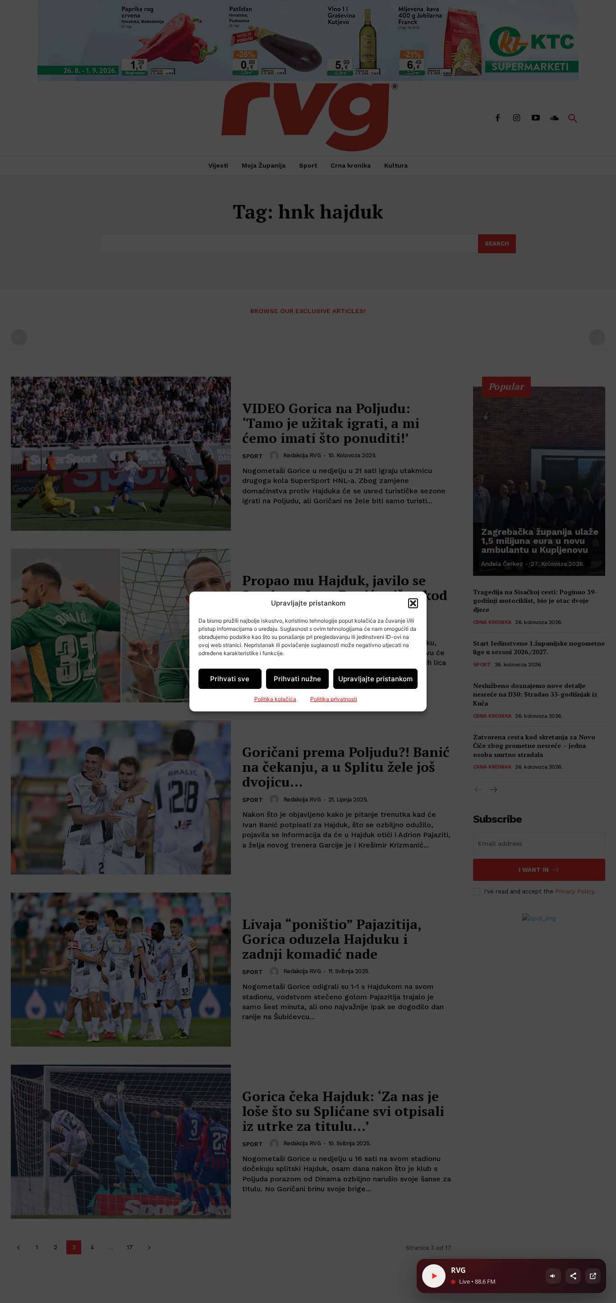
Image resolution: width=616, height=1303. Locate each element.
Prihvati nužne (297, 678)
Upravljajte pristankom (375, 678)
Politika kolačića (275, 699)
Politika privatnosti (333, 699)
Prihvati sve (229, 678)
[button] (413, 603)
